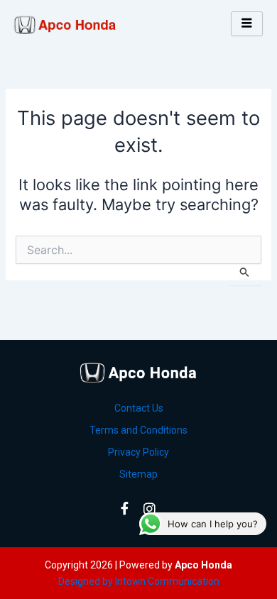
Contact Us (138, 408)
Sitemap (138, 474)
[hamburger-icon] (247, 23)
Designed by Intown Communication (138, 581)
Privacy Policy (138, 452)
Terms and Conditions (138, 430)
